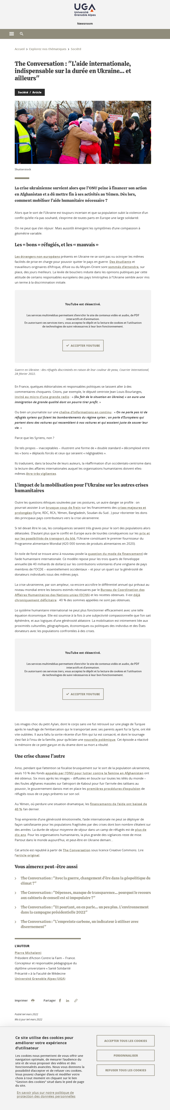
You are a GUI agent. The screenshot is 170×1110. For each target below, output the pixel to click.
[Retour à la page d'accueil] (85, 10)
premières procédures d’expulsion (113, 789)
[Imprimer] (32, 1000)
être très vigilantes (41, 473)
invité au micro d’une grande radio (42, 397)
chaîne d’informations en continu (85, 412)
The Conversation (76, 850)
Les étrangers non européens (37, 256)
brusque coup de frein (63, 507)
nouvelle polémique (99, 739)
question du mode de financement (115, 554)
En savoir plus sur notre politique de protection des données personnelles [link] (46, 1094)
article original (27, 855)
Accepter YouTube (85, 345)
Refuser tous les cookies (125, 1070)
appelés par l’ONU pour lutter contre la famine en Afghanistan (94, 773)
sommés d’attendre (123, 267)
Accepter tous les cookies (125, 1041)
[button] (22, 34)
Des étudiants (120, 262)
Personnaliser (126, 1055)
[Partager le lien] (75, 1000)
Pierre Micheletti (28, 953)
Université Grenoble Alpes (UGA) (40, 979)
